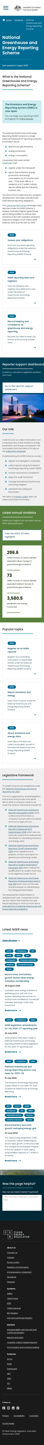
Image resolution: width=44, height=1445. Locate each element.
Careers (10, 1257)
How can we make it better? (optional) (20, 1192)
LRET (9, 1373)
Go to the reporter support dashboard (19, 388)
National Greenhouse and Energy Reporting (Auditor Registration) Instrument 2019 (23, 864)
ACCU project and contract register (23, 1347)
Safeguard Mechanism (16, 205)
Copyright (33, 1415)
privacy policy (21, 496)
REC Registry (12, 1313)
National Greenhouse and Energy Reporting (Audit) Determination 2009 (23, 848)
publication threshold (15, 451)
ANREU (10, 1293)
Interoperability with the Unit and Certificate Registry (22, 1331)
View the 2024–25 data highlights (17, 535)
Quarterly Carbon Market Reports (22, 1342)
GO (8, 1383)
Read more (13, 1010)
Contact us (12, 1252)
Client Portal (12, 1298)
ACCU (9, 1359)
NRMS (9, 1388)
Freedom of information (18, 1267)
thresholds (7, 163)
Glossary (11, 1282)
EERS (9, 1303)
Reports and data (15, 1337)
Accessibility (19, 1415)
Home (8, 20)
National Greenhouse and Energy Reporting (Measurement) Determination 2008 (23, 829)
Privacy (5, 1415)
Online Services (26, 118)
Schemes (19, 20)
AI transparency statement (19, 1272)
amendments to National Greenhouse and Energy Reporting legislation (21, 908)
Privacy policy (13, 1262)
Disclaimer (11, 1277)
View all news (11, 940)
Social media (8, 1423)
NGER (9, 1364)
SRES (9, 1378)
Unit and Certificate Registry (19, 1318)
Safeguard (12, 1368)
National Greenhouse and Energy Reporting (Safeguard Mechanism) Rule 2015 (24, 881)
